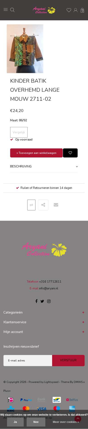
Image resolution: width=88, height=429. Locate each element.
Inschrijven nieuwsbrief (21, 346)
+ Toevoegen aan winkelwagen (36, 153)
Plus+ (7, 391)
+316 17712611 (50, 282)
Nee (36, 422)
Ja (15, 422)
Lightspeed (51, 382)
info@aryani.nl (48, 288)
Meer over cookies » (66, 422)
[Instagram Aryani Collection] (49, 302)
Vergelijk (19, 132)
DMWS (78, 382)
